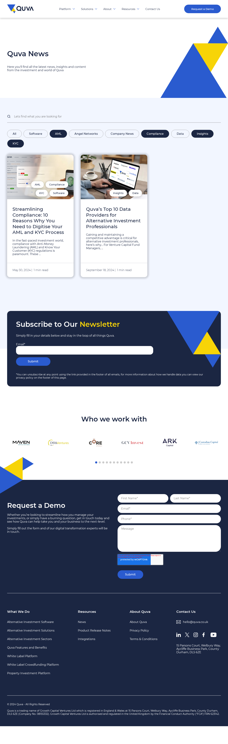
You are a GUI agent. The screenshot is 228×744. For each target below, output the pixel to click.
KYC (15, 143)
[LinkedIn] (180, 637)
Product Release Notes (94, 630)
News (82, 622)
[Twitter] (189, 637)
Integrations (86, 639)
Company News (122, 133)
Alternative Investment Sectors (29, 639)
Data (180, 133)
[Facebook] (206, 637)
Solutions (87, 9)
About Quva (140, 612)
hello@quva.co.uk (195, 622)
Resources (128, 9)
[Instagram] (197, 637)
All (14, 133)
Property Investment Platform (28, 673)
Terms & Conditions (143, 639)
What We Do (18, 612)
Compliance (155, 133)
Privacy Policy (139, 630)
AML (58, 133)
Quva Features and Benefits (27, 647)
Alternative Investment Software (30, 622)
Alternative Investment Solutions (31, 630)
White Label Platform (22, 656)
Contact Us (152, 9)
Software (35, 133)
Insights (202, 133)
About (107, 9)
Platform (65, 9)
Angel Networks (86, 133)
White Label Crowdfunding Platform (33, 664)
